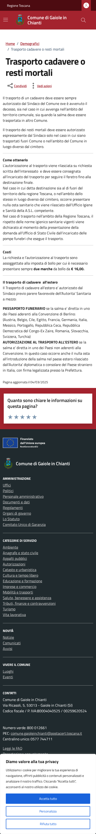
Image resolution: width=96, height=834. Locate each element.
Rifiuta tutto (48, 823)
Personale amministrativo (23, 496)
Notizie (8, 637)
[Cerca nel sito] (83, 20)
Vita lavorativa (14, 614)
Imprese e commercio (19, 586)
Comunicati (12, 643)
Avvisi (7, 648)
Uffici (7, 485)
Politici (8, 491)
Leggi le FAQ (12, 748)
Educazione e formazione (22, 581)
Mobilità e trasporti (18, 592)
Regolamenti (13, 507)
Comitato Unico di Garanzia (24, 524)
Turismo (9, 609)
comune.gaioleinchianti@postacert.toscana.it (46, 733)
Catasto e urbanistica (19, 569)
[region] (48, 794)
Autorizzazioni (14, 564)
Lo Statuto (11, 519)
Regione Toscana (18, 5)
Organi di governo (17, 513)
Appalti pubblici (15, 558)
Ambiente (10, 547)
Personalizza (48, 811)
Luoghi (8, 671)
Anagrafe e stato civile (20, 553)
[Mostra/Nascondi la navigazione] (5, 19)
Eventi (8, 677)
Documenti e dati (16, 502)
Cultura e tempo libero (20, 575)
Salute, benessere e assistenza (27, 598)
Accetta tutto (48, 798)
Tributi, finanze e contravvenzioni (29, 603)
